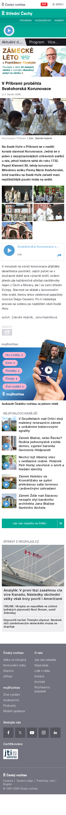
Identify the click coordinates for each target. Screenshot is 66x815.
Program (25, 20)
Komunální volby (14, 665)
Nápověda (41, 665)
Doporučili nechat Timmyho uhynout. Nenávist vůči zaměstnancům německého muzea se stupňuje (33, 623)
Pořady (10, 378)
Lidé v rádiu (42, 671)
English (7, 784)
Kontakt (39, 682)
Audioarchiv (43, 20)
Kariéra (39, 676)
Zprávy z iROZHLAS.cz (21, 541)
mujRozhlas (9, 344)
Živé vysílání (13, 386)
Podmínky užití (45, 780)
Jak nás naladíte (45, 660)
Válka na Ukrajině (14, 660)
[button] (59, 255)
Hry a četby (13, 355)
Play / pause (9, 250)
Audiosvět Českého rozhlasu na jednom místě (30, 403)
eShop (7, 676)
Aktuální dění (13, 42)
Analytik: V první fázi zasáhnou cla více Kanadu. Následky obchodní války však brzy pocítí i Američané (33, 594)
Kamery (59, 20)
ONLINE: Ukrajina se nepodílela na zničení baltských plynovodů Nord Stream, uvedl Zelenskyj (30, 609)
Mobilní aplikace (14, 711)
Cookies (8, 780)
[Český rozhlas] (13, 4)
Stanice (8, 671)
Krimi (9, 363)
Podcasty (9, 705)
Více (53, 42)
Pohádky (11, 371)
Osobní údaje (25, 780)
